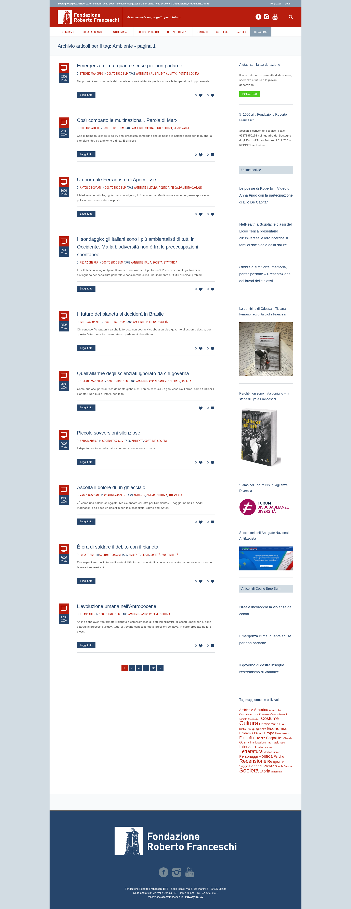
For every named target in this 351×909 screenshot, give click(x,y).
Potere (183, 73)
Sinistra (288, 766)
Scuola (279, 766)
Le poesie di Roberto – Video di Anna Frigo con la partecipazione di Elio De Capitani (266, 195)
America (261, 710)
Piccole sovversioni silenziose (108, 433)
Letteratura (251, 751)
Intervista (175, 495)
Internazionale (276, 742)
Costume (150, 440)
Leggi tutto (86, 94)
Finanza (260, 738)
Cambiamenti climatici (163, 73)
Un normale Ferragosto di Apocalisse (116, 179)
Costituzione (254, 719)
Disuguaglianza (256, 728)
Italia (147, 262)
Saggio (243, 766)
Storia (265, 771)
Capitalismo (153, 128)
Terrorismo (276, 771)
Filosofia (246, 737)
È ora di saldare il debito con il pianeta (117, 547)
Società (194, 73)
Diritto (242, 729)
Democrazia (268, 724)
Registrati (275, 3)
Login (288, 3)
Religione (275, 761)
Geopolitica (274, 738)
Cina (256, 714)
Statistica (170, 262)
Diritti (282, 724)
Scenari (255, 766)
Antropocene (150, 614)
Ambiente (142, 73)
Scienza (268, 766)
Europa (268, 733)
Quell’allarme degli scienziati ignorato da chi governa (133, 373)
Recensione (252, 761)
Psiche (279, 756)
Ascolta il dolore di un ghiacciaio (111, 487)
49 (153, 667)
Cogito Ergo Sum (117, 73)
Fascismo (281, 733)
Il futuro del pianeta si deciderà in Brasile (120, 314)
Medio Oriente (271, 752)
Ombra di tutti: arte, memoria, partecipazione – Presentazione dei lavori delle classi (264, 274)
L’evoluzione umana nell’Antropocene (116, 606)
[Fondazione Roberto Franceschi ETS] (175, 841)
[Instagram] (267, 17)
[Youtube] (275, 17)
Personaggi (181, 128)
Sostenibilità (170, 554)
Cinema (151, 495)
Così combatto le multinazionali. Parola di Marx (127, 120)
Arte (280, 710)
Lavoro (268, 747)
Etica (257, 733)
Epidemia (246, 733)
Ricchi (145, 554)
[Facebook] (258, 17)
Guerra (244, 742)
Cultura (167, 128)
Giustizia (287, 738)
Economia (277, 728)
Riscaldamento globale (186, 187)
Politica (164, 187)
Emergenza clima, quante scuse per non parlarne (129, 65)
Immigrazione (258, 742)
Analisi (273, 710)
